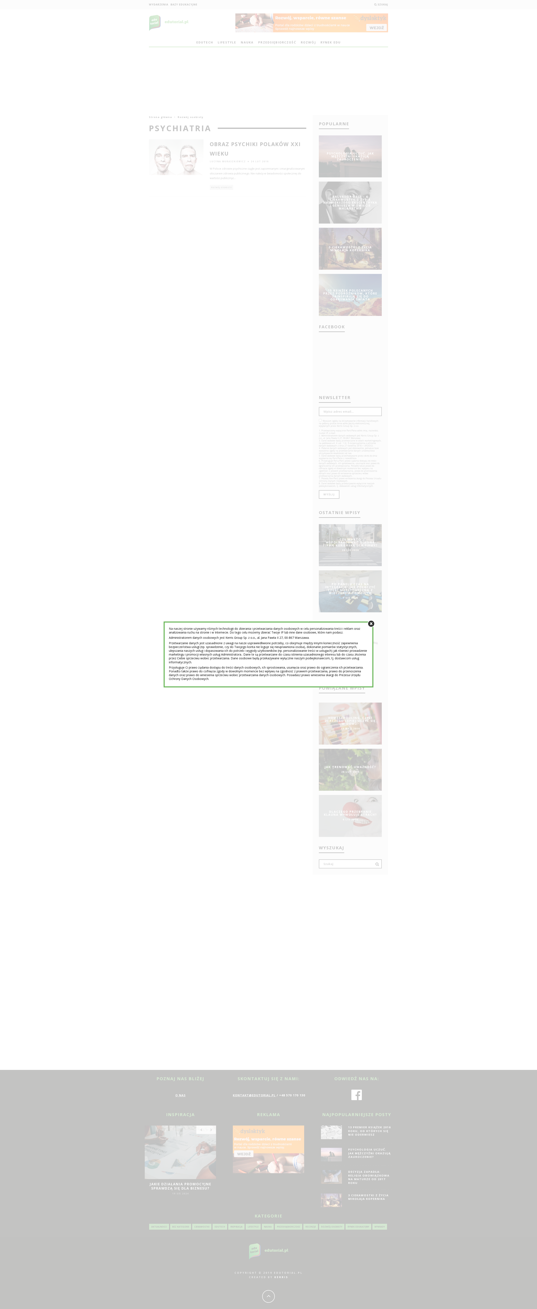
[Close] (371, 623)
